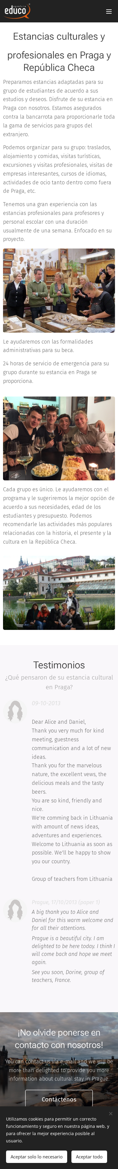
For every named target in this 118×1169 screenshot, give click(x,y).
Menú (109, 11)
